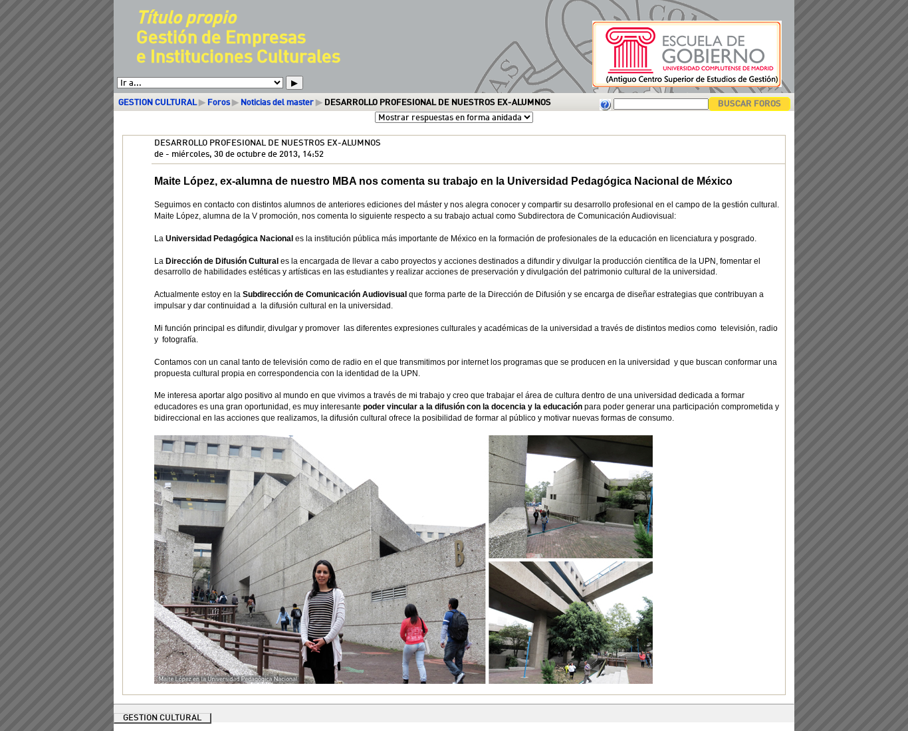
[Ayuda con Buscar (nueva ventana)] (606, 104)
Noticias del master (277, 102)
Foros (218, 102)
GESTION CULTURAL (157, 102)
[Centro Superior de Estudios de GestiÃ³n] (681, 86)
